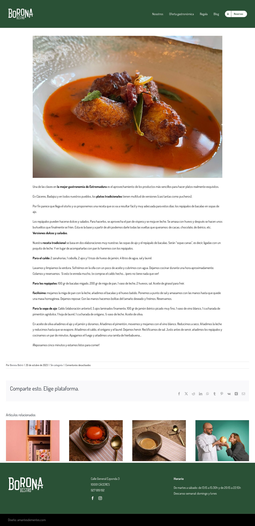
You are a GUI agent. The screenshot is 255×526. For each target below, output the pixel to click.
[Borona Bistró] (20, 10)
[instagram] (100, 498)
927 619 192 (98, 490)
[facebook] (92, 498)
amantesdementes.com (31, 520)
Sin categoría (56, 365)
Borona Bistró (16, 365)
